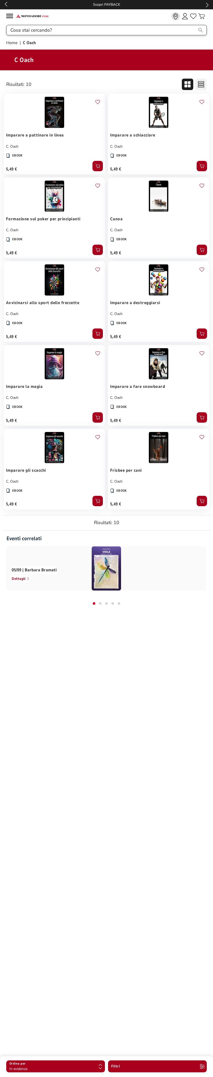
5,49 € (11, 169)
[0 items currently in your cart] (201, 16)
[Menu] (11, 16)
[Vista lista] (201, 84)
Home (12, 43)
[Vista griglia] (187, 84)
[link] (175, 16)
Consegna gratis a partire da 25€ (106, 4)
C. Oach (12, 146)
